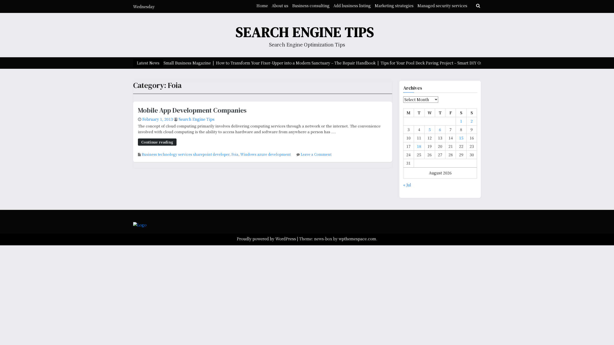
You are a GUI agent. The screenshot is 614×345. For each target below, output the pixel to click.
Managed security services (442, 5)
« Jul (407, 185)
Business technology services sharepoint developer (186, 154)
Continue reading (157, 141)
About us (280, 5)
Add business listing (352, 5)
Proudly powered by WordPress (267, 239)
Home (262, 5)
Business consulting (311, 5)
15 (461, 138)
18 (419, 146)
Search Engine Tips (305, 32)
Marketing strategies (394, 5)
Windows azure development (265, 154)
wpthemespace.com (357, 239)
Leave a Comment (316, 154)
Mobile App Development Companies (192, 110)
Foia (234, 154)
